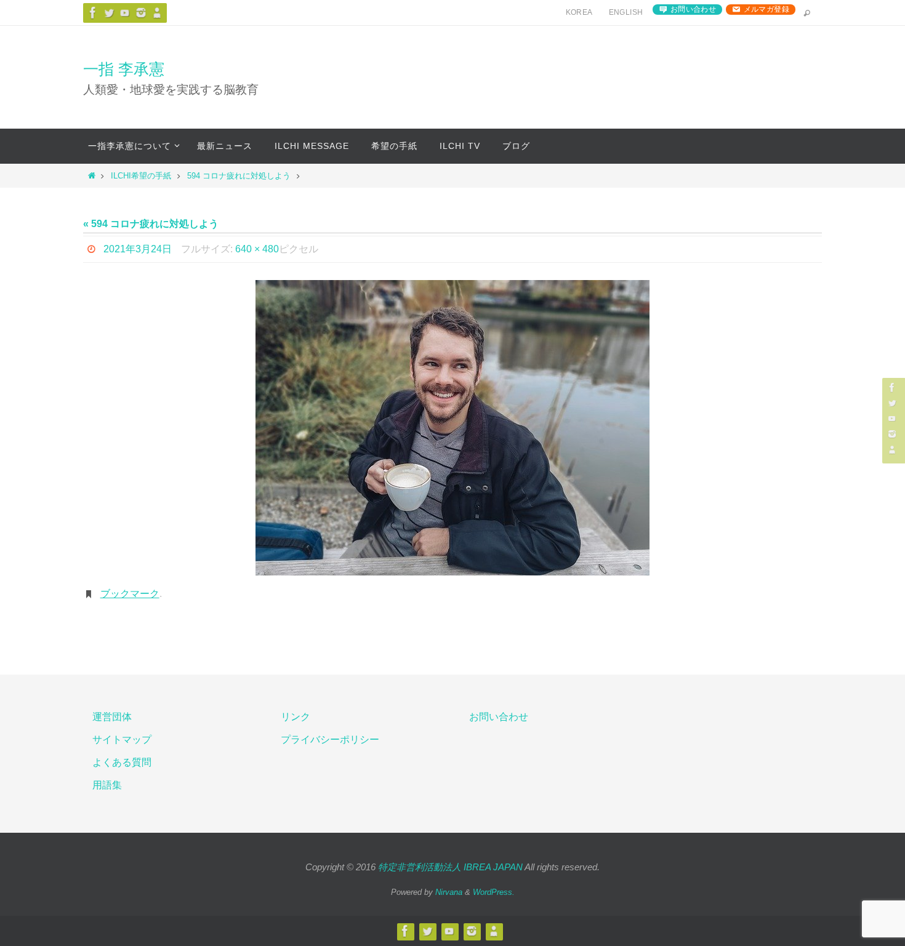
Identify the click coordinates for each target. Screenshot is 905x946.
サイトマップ (121, 739)
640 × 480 (257, 249)
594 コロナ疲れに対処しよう (239, 175)
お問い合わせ (693, 9)
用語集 (107, 785)
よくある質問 (121, 762)
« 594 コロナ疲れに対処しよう (151, 223)
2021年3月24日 (137, 249)
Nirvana (448, 892)
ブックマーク (129, 593)
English (626, 12)
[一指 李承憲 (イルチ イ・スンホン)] (141, 12)
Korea (579, 12)
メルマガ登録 (766, 9)
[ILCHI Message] (125, 12)
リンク (295, 717)
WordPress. (494, 892)
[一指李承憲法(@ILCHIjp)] (109, 12)
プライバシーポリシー (330, 739)
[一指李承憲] (157, 12)
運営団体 (112, 717)
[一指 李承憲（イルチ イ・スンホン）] (93, 12)
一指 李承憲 (123, 69)
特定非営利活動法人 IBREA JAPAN (450, 867)
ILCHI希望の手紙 (141, 175)
